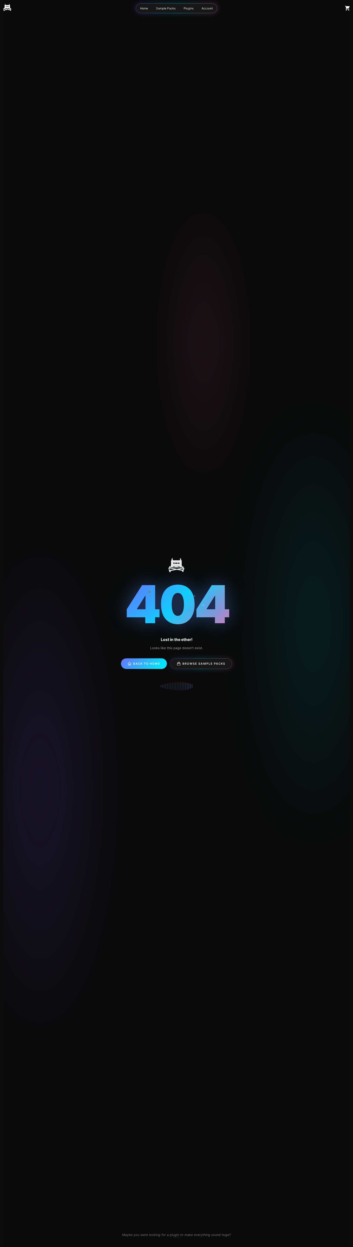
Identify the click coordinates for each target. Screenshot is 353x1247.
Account (207, 8)
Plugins (188, 8)
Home (144, 8)
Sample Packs (165, 8)
